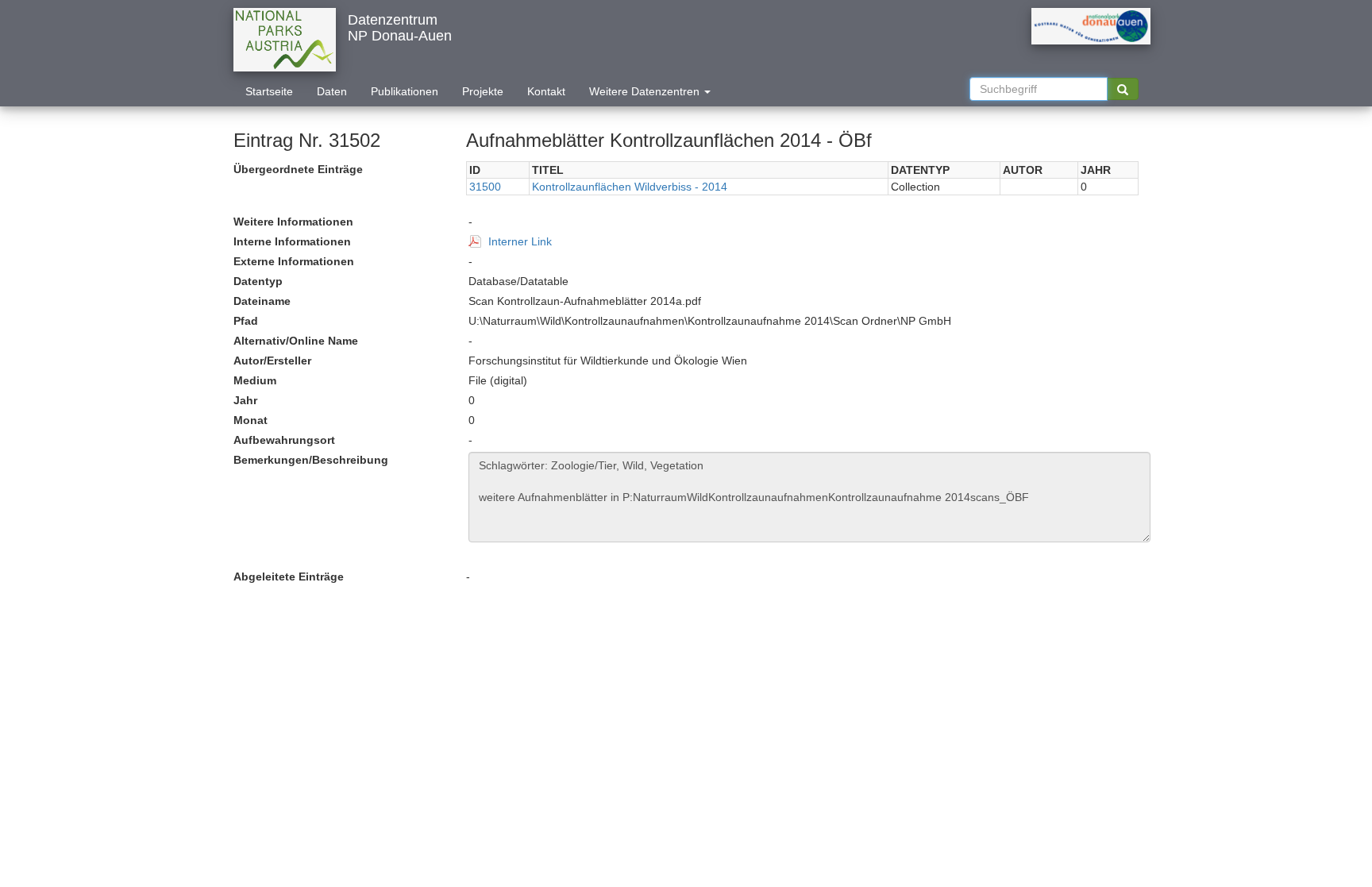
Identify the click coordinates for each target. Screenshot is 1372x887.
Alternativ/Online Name (295, 340)
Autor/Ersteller (272, 360)
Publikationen (404, 91)
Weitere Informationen (293, 221)
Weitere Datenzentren (646, 91)
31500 (485, 186)
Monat (250, 420)
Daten (332, 91)
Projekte (482, 91)
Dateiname (262, 301)
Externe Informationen (293, 261)
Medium (254, 380)
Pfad (245, 320)
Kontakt (546, 91)
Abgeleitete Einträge (288, 576)
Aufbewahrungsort (284, 440)
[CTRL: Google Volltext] (1123, 89)
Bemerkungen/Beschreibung (310, 459)
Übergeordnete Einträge (298, 169)
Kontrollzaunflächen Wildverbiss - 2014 (629, 186)
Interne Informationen (292, 241)
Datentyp (258, 281)
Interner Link (520, 241)
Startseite (269, 91)
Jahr (245, 400)
